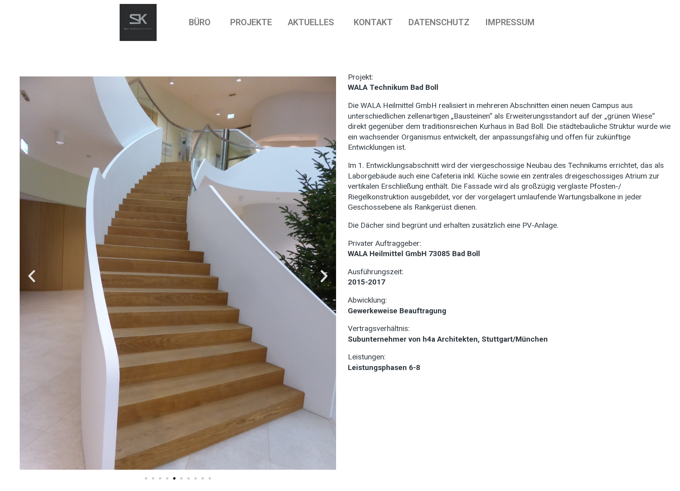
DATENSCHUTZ (438, 22)
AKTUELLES (311, 22)
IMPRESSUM (510, 22)
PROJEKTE (251, 22)
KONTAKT (373, 22)
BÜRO (200, 22)
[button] (32, 276)
